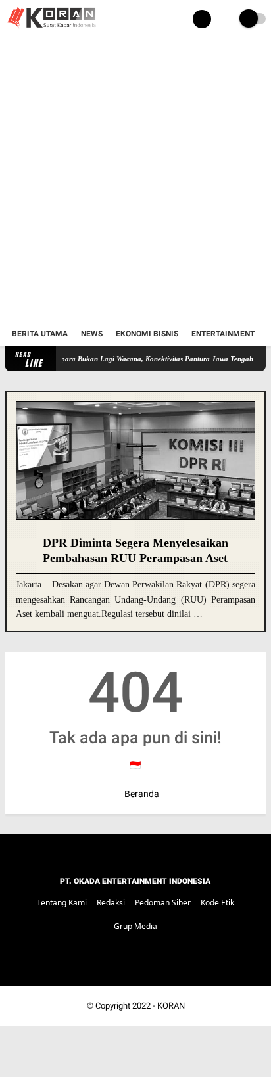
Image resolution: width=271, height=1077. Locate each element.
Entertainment (223, 333)
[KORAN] (51, 30)
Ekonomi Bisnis (147, 333)
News (92, 333)
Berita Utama (40, 333)
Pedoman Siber (163, 902)
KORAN (171, 1006)
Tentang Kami (62, 902)
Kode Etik (217, 902)
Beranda (140, 794)
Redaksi (111, 902)
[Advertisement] (135, 180)
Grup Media (135, 926)
